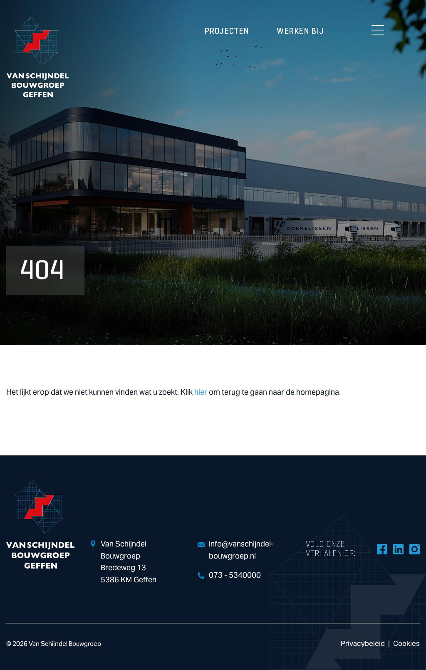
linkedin (398, 549)
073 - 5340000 (235, 575)
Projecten (226, 31)
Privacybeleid (363, 643)
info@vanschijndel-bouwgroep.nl (241, 550)
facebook (381, 549)
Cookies (406, 643)
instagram (414, 549)
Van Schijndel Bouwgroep (37, 57)
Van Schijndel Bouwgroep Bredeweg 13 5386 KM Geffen (128, 562)
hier (200, 392)
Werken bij (300, 31)
